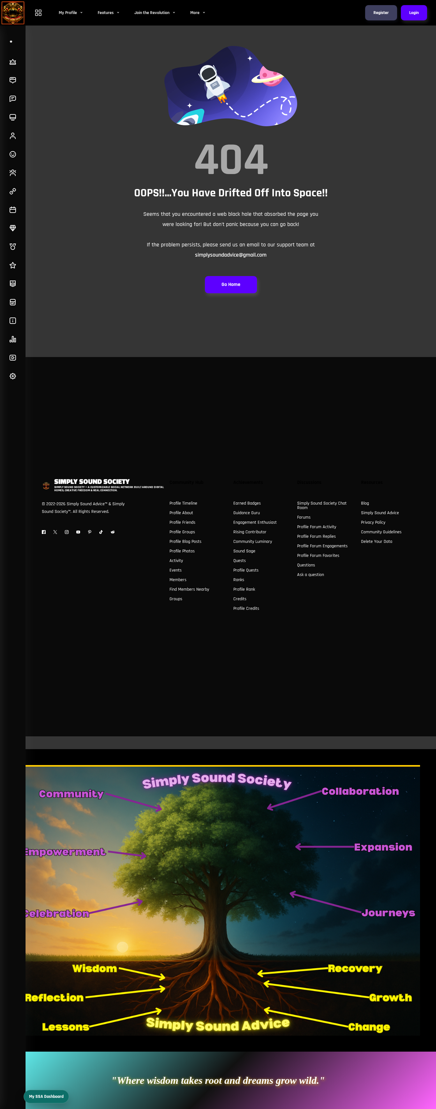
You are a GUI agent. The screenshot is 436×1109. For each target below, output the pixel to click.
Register (381, 13)
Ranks (238, 580)
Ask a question (310, 575)
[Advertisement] (218, 401)
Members (177, 580)
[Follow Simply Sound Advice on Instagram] (67, 532)
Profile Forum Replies (316, 536)
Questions (306, 565)
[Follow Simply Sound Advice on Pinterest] (90, 532)
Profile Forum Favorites (318, 555)
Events (175, 570)
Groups (175, 599)
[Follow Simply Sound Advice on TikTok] (101, 532)
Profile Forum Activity (316, 527)
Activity (176, 560)
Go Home (231, 284)
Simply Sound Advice (380, 513)
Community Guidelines (381, 532)
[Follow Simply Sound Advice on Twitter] (55, 532)
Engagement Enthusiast (255, 522)
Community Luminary (252, 541)
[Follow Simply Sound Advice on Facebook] (44, 532)
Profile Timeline (183, 503)
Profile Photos (182, 551)
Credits (239, 599)
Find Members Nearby (189, 589)
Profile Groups (182, 532)
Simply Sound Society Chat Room (322, 505)
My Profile (68, 13)
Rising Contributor (250, 532)
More (195, 13)
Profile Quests (246, 570)
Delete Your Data (376, 541)
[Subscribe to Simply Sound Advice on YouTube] (78, 532)
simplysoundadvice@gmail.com (231, 255)
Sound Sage (244, 551)
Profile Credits (246, 608)
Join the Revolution (152, 13)
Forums (304, 517)
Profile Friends (182, 522)
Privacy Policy (373, 522)
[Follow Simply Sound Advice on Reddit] (113, 532)
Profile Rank (244, 589)
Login (414, 13)
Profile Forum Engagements (322, 546)
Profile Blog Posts (185, 541)
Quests (239, 560)
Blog (365, 503)
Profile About (181, 513)
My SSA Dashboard (46, 1096)
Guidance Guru (246, 513)
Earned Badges (247, 503)
